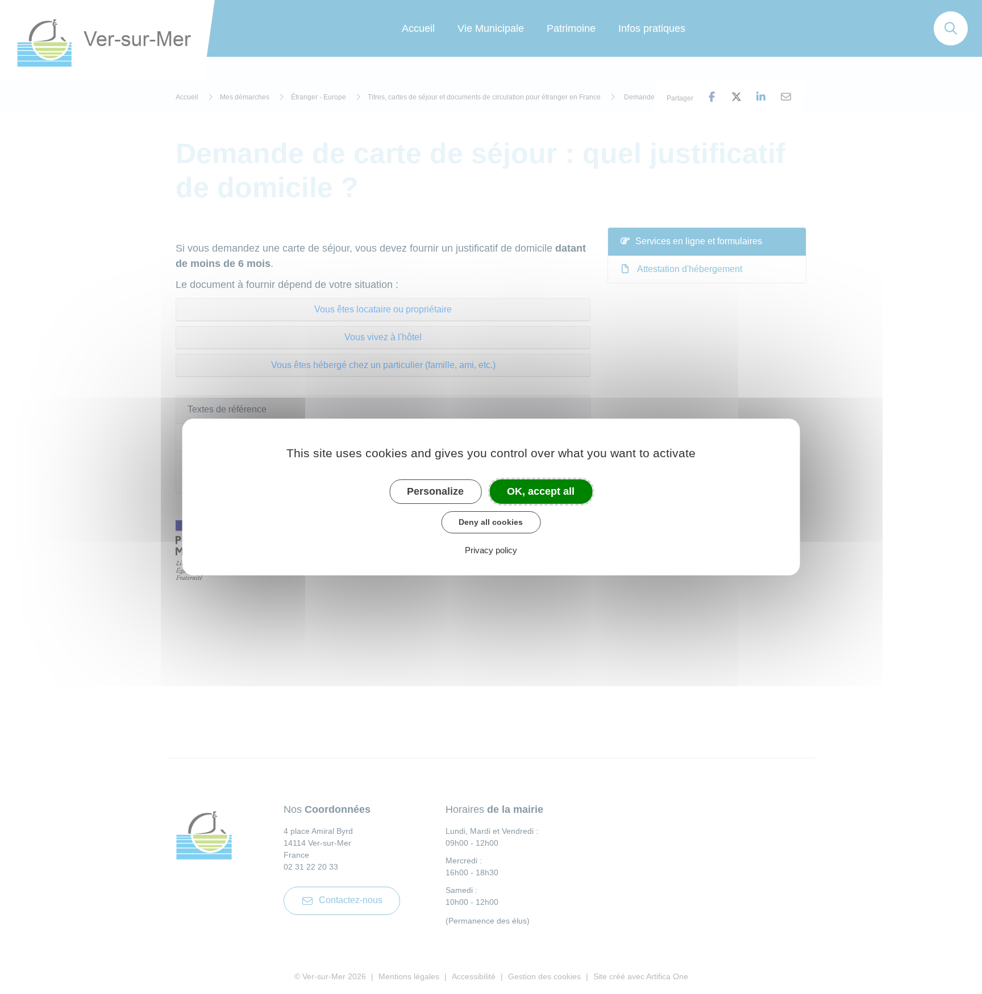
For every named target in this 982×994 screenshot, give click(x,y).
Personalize (435, 491)
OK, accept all (541, 491)
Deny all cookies (491, 522)
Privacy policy (491, 550)
